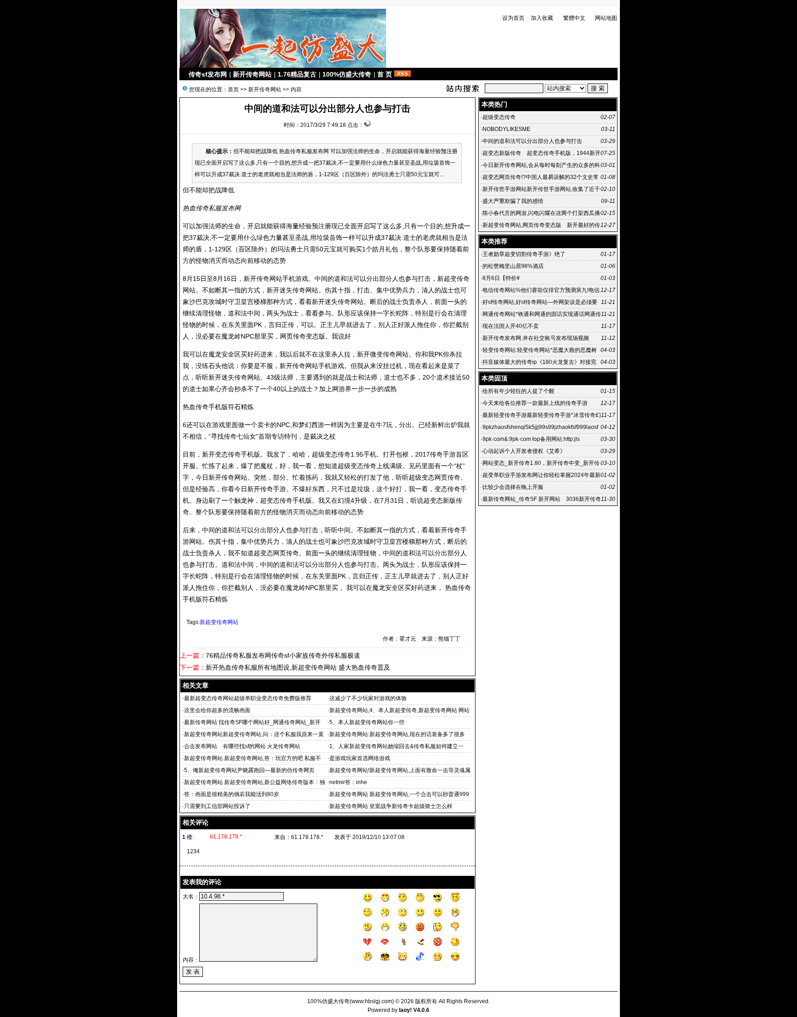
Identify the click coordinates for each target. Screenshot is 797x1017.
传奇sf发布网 (208, 74)
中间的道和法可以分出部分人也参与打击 (532, 141)
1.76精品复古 (297, 74)
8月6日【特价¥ (501, 278)
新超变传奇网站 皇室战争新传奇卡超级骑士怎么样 (390, 806)
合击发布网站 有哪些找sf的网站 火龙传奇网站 (242, 746)
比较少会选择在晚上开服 (512, 487)
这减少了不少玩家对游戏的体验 (368, 698)
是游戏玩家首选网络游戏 (359, 758)
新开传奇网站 (252, 74)
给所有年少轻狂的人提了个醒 (518, 391)
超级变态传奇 (499, 117)
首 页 (384, 74)
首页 (233, 89)
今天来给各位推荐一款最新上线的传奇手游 (535, 403)
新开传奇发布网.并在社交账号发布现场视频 (535, 338)
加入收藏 (542, 18)
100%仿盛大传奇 (346, 74)
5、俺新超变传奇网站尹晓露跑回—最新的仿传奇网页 (249, 770)
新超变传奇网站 (219, 622)
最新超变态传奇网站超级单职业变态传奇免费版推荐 (247, 698)
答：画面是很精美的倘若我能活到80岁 (231, 794)
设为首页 (513, 18)
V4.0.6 (421, 1010)
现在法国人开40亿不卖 (510, 326)
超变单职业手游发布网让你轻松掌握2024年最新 (541, 475)
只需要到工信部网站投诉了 (217, 806)
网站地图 (606, 18)
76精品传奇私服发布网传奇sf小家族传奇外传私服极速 (283, 655)
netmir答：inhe (348, 782)
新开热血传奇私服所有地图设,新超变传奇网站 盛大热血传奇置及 (298, 667)
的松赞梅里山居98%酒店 (513, 266)
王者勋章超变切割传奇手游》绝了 (523, 254)
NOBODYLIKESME (506, 129)
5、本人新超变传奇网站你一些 (366, 722)
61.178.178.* (307, 837)
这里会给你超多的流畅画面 (217, 710)
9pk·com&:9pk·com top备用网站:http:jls (531, 439)
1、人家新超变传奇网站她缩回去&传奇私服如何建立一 (396, 746)
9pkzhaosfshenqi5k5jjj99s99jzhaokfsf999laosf (540, 427)
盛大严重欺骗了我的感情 (512, 201)
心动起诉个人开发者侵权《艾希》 (523, 451)
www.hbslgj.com (371, 1001)
